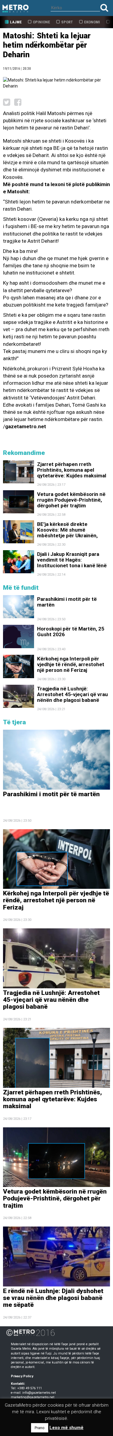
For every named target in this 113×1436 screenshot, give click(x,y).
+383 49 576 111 (29, 1388)
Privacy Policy (22, 1376)
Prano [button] (40, 1428)
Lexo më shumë (66, 1427)
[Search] (104, 7)
